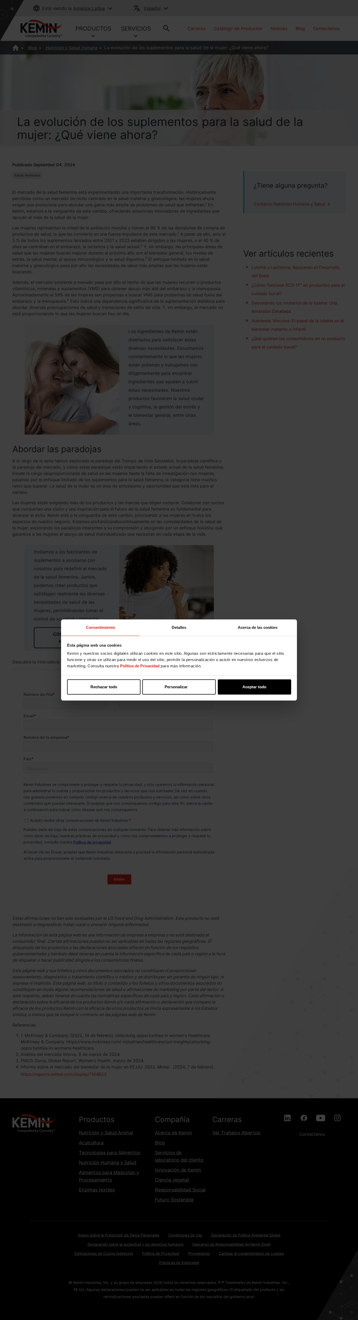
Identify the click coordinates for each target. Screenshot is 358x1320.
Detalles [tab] (179, 627)
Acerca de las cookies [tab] (258, 627)
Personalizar (176, 687)
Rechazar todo (103, 687)
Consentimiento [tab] (100, 627)
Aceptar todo (254, 687)
